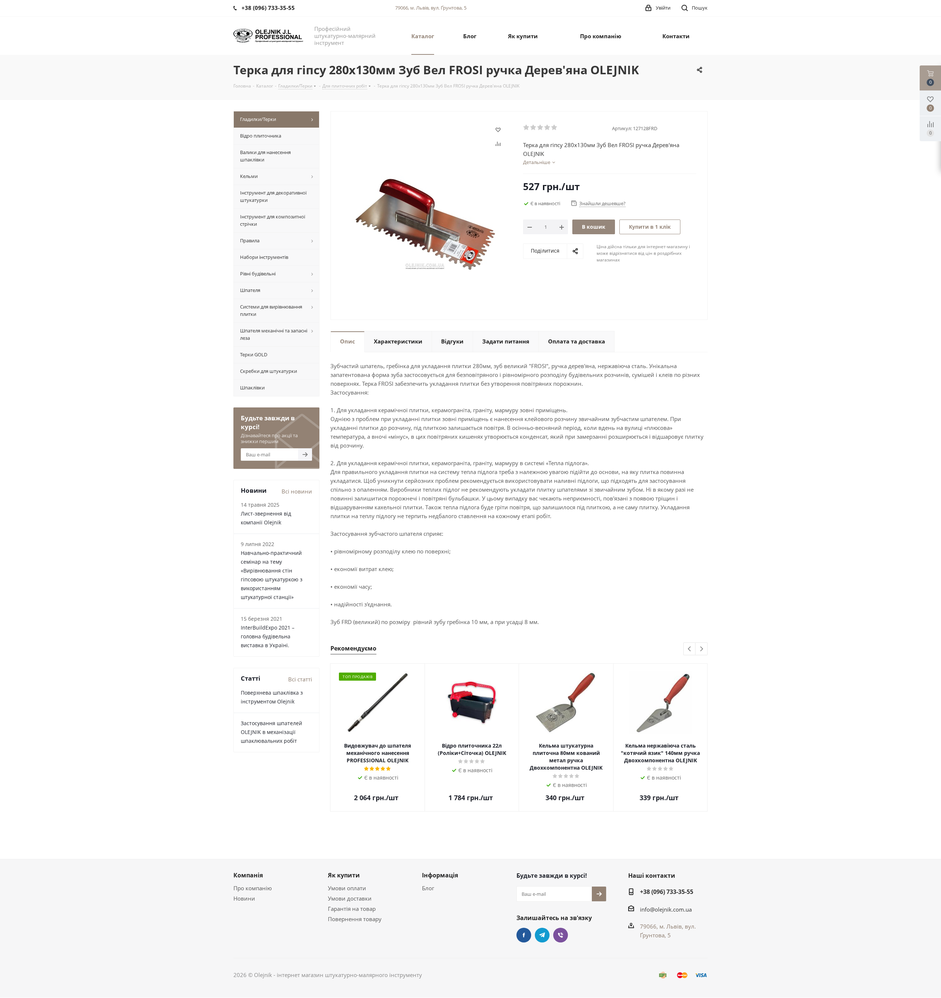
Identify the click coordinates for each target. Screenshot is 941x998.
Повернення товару (355, 919)
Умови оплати (347, 888)
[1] (526, 128)
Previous (690, 649)
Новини (244, 898)
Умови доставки (350, 898)
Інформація (440, 875)
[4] (547, 128)
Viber (560, 935)
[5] (554, 128)
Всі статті (300, 679)
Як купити (344, 875)
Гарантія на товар (352, 908)
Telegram (542, 935)
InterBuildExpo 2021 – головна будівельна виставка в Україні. (267, 636)
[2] (533, 128)
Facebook (523, 935)
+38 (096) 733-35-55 (666, 892)
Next (701, 649)
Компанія (248, 875)
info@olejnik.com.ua (666, 909)
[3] (540, 128)
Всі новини (297, 491)
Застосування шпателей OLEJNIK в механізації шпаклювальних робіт (271, 732)
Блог (428, 888)
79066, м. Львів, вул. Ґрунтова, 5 (430, 7)
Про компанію (252, 888)
